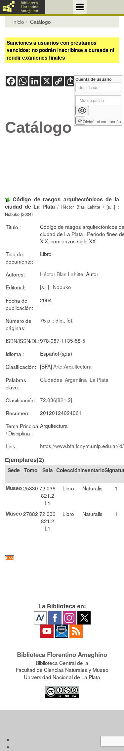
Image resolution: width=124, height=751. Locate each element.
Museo (14, 488)
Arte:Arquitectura (72, 366)
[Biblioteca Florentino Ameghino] (22, 7)
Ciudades (51, 379)
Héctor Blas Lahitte (80, 207)
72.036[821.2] (56, 399)
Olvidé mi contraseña (102, 122)
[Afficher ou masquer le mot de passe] (82, 110)
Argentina (76, 379)
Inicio (18, 21)
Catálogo (38, 127)
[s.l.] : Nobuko (55, 286)
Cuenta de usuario (93, 79)
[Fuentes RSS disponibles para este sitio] (62, 557)
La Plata (99, 379)
